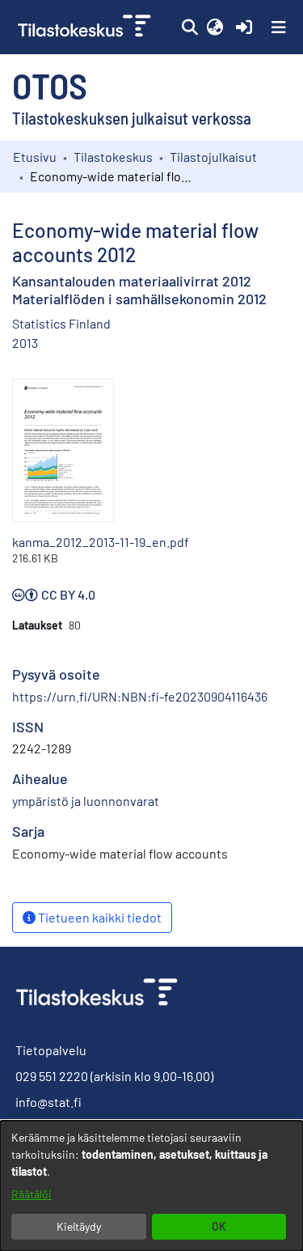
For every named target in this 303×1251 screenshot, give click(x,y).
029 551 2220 (51, 1075)
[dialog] (151, 1186)
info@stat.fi (48, 1101)
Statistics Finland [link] (61, 323)
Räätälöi (31, 1194)
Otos (49, 85)
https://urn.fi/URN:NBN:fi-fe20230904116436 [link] (139, 696)
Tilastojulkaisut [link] (213, 156)
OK (219, 1226)
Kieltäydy (79, 1226)
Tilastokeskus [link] (113, 156)
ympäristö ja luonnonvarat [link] (85, 800)
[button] (189, 27)
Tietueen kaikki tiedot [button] (99, 917)
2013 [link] (25, 342)
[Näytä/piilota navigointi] (279, 27)
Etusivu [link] (35, 156)
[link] (86, 27)
